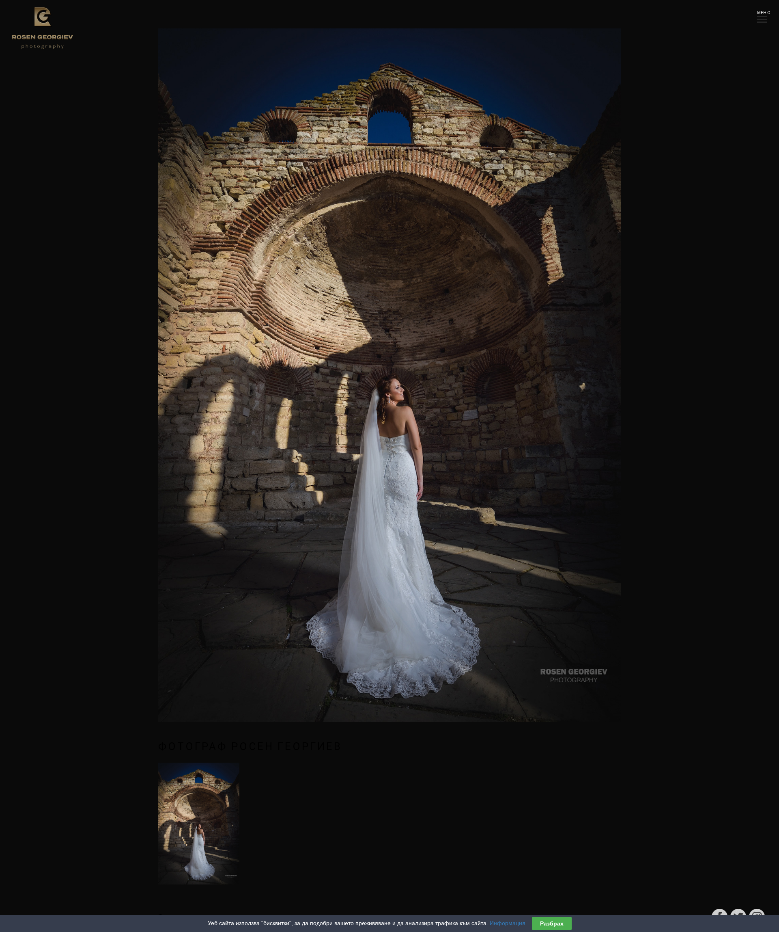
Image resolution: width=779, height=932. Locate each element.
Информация (507, 923)
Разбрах (552, 923)
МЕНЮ (762, 13)
